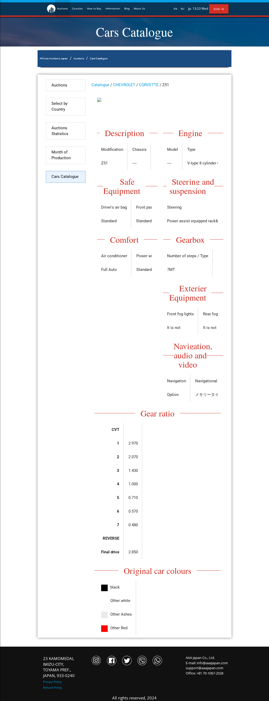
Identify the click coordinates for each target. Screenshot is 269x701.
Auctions (62, 8)
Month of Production (61, 155)
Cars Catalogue (65, 176)
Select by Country (59, 106)
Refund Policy (52, 687)
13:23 (197, 8)
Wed (204, 8)
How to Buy (94, 8)
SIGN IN (219, 9)
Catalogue (100, 85)
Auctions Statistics (59, 131)
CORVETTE (149, 85)
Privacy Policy (52, 682)
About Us (139, 8)
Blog (127, 8)
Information (112, 8)
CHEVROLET (124, 85)
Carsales (77, 8)
